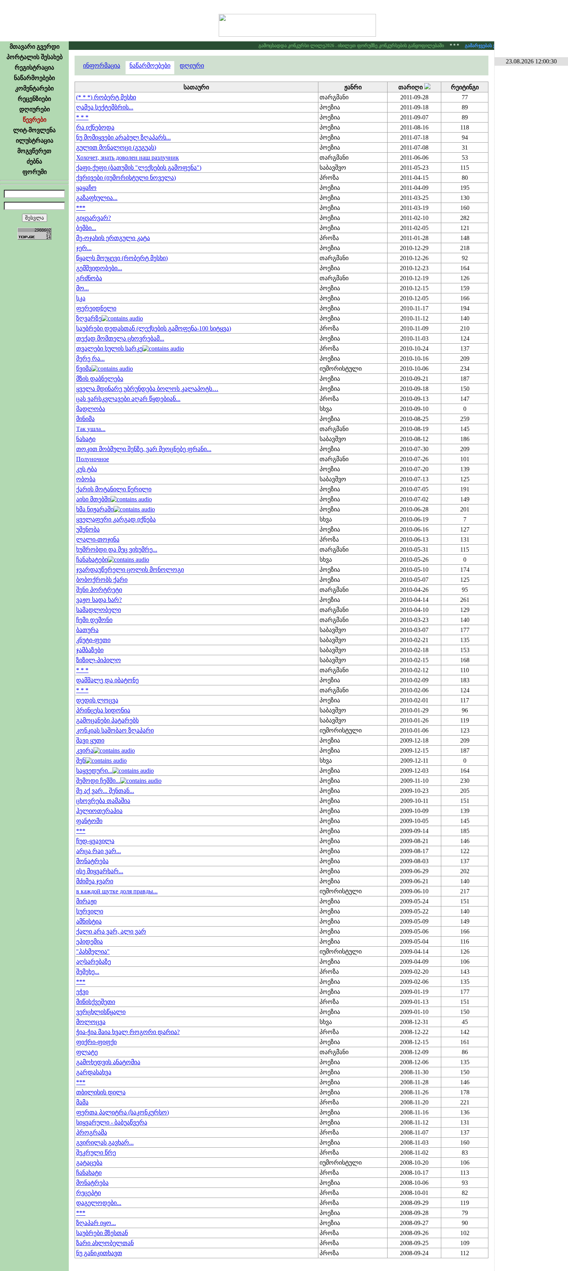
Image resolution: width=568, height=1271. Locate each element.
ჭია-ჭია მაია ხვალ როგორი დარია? (128, 1032)
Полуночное (92, 459)
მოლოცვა (90, 1022)
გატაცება (89, 1162)
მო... (82, 288)
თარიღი (411, 87)
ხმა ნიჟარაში (95, 509)
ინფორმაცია (101, 65)
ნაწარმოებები (34, 78)
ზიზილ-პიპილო (98, 660)
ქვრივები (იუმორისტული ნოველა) (126, 177)
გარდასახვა (93, 1072)
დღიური (192, 65)
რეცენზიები (34, 98)
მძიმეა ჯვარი (94, 881)
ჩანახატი (89, 1172)
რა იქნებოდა (95, 127)
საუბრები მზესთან (102, 1233)
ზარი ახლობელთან (105, 1243)
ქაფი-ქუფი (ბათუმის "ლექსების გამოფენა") (138, 167)
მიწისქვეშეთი (95, 1001)
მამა (82, 1102)
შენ (80, 760)
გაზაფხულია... (96, 197)
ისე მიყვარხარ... (99, 871)
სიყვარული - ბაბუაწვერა (111, 1122)
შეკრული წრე (96, 1152)
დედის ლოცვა (97, 700)
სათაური (196, 87)
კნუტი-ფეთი (93, 640)
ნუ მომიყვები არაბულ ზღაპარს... (123, 137)
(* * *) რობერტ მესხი (106, 97)
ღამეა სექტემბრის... (104, 107)
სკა (80, 298)
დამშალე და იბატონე (107, 680)
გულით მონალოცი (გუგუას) (116, 147)
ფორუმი (34, 172)
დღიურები (34, 109)
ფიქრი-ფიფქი (96, 1042)
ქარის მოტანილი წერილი (113, 489)
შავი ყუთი (90, 740)
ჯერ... (84, 248)
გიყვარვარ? (93, 218)
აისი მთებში (93, 499)
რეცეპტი (88, 1192)
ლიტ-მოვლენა (34, 130)
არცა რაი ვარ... (98, 851)
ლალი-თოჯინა (97, 539)
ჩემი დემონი (94, 620)
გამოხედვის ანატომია (108, 1062)
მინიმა (85, 419)
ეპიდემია (89, 941)
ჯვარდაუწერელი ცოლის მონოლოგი (130, 569)
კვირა (85, 750)
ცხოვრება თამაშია (103, 800)
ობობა (85, 479)
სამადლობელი (98, 610)
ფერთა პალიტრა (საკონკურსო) (122, 1112)
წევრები (34, 119)
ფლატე (87, 1052)
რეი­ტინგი (465, 87)
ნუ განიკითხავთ (99, 1253)
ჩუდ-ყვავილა (95, 841)
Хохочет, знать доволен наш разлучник (127, 157)
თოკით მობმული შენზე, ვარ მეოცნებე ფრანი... (143, 449)
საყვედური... (94, 770)
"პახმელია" (93, 951)
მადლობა (90, 408)
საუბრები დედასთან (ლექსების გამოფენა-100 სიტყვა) (153, 328)
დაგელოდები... (98, 1202)
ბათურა (87, 630)
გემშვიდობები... (99, 268)
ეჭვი (82, 991)
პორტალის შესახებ (35, 57)
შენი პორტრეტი (99, 589)
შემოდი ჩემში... (98, 780)
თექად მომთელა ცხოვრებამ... (120, 338)
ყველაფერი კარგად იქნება (116, 519)
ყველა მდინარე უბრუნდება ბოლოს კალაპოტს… (147, 388)
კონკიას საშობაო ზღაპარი (115, 730)
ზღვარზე (89, 318)
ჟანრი (353, 87)
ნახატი (85, 439)
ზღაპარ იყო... (96, 1223)
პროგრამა (91, 1132)
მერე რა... (90, 358)
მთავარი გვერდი (35, 46)
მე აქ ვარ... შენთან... (105, 790)
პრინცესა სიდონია (103, 710)
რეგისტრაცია (34, 67)
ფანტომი (89, 821)
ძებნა (34, 161)
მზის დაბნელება (99, 378)
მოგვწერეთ (34, 151)
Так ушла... (90, 429)
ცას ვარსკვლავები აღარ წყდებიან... (128, 398)
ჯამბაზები (90, 650)
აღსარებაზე (93, 961)
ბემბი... (86, 228)
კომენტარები (34, 88)
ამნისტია (89, 921)
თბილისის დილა (101, 1092)
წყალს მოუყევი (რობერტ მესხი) (122, 258)
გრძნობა (89, 278)
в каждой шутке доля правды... (117, 891)
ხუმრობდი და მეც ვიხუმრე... (116, 549)
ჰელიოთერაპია (99, 811)
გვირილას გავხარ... (105, 1142)
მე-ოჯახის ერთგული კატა (113, 238)
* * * (82, 117)
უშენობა (88, 529)
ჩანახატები (92, 559)
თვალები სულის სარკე (109, 348)
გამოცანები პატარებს (107, 720)
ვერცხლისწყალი (101, 1012)
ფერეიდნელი (96, 308)
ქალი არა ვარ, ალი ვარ (111, 931)
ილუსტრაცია (34, 140)
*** (80, 207)
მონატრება (92, 861)
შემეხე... (87, 971)
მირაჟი (86, 901)
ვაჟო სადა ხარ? (99, 599)
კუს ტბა (86, 469)
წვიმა (84, 368)
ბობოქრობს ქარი (102, 579)
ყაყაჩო (86, 187)
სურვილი (89, 911)
